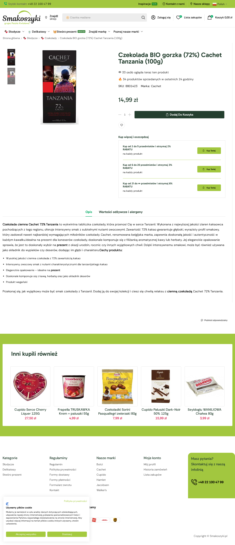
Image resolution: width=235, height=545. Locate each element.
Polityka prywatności (75, 501)
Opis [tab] (89, 212)
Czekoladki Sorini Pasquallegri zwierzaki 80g (117, 411)
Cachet (156, 86)
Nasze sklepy (202, 4)
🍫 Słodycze (30, 38)
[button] (161, 17)
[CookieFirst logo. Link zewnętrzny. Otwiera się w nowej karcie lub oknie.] (7, 503)
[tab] (89, 213)
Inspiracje (144, 4)
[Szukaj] (143, 17)
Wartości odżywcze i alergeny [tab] (121, 212)
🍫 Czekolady (49, 38)
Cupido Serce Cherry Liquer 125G (30, 411)
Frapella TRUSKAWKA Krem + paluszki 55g (74, 411)
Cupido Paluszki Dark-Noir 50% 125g (161, 411)
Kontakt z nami (175, 4)
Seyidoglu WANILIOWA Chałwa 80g (204, 411)
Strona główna (11, 38)
